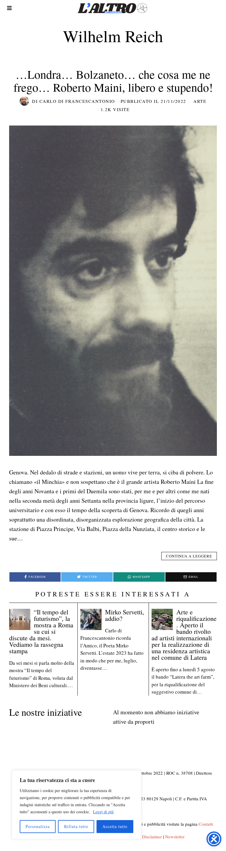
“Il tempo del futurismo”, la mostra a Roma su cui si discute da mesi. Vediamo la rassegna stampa (41, 631)
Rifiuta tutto (76, 826)
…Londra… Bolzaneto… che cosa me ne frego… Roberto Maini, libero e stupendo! (113, 80)
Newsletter (175, 837)
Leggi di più (103, 811)
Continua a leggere (189, 556)
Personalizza (38, 826)
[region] (76, 804)
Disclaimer (152, 837)
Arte (199, 101)
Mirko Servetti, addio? (124, 615)
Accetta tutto (114, 826)
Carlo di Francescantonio (77, 101)
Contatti (206, 824)
